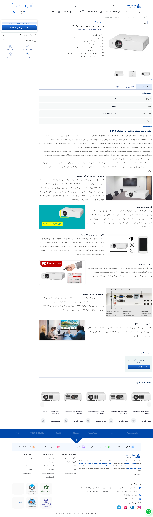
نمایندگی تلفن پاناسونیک (134, 468)
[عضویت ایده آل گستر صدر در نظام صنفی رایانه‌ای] (46, 489)
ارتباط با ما (28, 458)
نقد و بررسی (130, 87)
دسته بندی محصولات (131, 12)
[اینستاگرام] (139, 507)
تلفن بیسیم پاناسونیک (94, 463)
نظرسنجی (51, 470)
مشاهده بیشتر (137, 474)
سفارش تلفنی (17, 28)
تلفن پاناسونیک (106, 463)
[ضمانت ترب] (18, 502)
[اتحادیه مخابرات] (32, 503)
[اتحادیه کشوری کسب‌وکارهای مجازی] (32, 489)
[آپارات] (125, 507)
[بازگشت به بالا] (76, 440)
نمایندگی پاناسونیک (130, 463)
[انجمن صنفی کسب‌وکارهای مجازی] (46, 503)
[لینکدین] (132, 507)
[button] (149, 404)
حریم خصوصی (49, 462)
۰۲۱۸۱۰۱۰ (126, 499)
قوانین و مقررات (49, 466)
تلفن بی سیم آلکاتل (98, 466)
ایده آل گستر (147, 17)
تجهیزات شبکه (71, 462)
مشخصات (144, 86)
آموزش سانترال (27, 473)
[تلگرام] (119, 507)
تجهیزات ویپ (71, 466)
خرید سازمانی (53, 12)
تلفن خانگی (72, 470)
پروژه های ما (28, 466)
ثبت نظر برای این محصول (140, 367)
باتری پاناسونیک (110, 466)
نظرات (118, 87)
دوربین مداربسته (70, 473)
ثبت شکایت (50, 477)
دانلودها (66, 12)
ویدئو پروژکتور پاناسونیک (125, 17)
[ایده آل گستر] (133, 456)
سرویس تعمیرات (111, 12)
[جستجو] (75, 6)
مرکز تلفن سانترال (70, 458)
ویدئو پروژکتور (138, 17)
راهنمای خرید (50, 458)
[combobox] (100, 6)
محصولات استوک (93, 12)
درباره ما (78, 12)
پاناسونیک (97, 22)
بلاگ (30, 462)
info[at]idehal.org (127, 495)
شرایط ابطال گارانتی (48, 473)
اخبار (30, 470)
